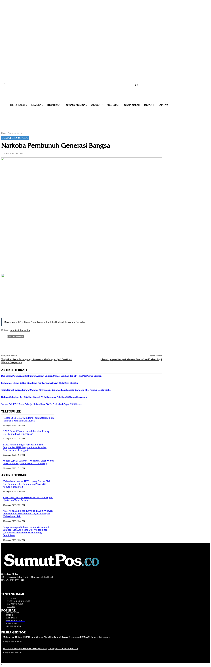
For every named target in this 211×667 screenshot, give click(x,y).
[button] (136, 85)
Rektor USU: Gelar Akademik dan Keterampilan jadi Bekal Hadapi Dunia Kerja (28, 419)
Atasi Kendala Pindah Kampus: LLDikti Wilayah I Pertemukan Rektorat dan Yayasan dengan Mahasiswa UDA (28, 513)
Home (3, 133)
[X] (40, 219)
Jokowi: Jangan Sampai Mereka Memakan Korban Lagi (131, 359)
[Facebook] (29, 219)
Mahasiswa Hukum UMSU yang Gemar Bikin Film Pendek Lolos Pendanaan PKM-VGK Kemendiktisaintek (27, 484)
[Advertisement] (105, 119)
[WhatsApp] (62, 219)
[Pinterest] (51, 219)
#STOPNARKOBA (16, 336)
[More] (73, 219)
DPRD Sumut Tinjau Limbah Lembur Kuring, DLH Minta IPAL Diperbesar (26, 432)
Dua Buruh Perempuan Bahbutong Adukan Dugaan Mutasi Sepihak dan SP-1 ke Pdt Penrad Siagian (51, 375)
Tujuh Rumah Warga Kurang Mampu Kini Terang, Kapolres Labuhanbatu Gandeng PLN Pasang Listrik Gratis (56, 390)
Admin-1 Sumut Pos (20, 330)
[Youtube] (19, 586)
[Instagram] (9, 586)
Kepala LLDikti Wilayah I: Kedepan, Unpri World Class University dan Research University (28, 462)
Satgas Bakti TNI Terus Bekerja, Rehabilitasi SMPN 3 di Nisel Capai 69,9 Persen (41, 404)
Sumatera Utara (15, 133)
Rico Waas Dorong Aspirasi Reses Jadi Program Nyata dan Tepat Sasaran (28, 499)
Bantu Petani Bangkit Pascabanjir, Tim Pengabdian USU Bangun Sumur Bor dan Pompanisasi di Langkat (24, 447)
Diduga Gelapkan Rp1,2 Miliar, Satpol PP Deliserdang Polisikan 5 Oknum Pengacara (44, 397)
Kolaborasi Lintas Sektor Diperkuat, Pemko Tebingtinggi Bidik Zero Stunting (39, 383)
